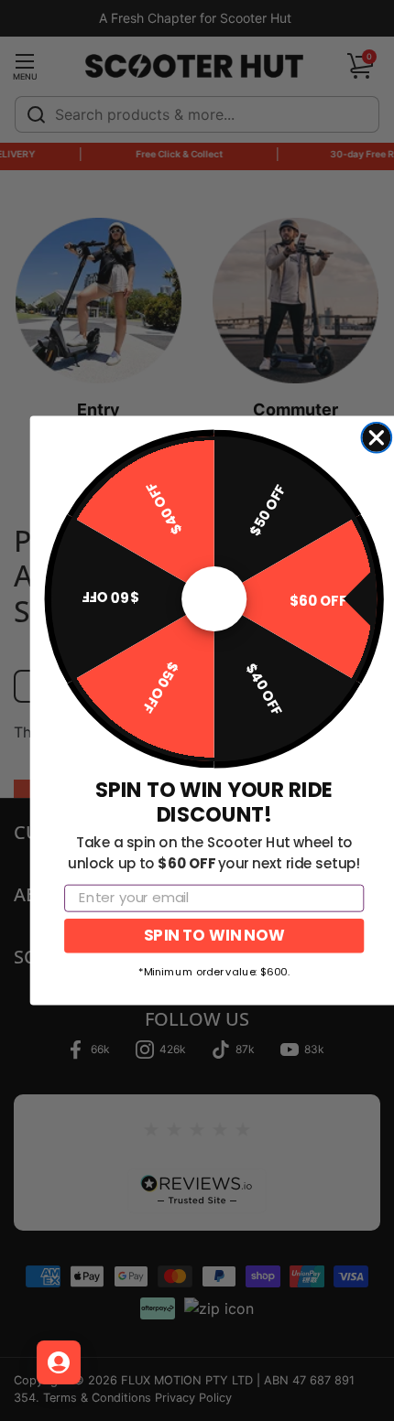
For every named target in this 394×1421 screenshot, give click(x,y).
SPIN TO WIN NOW (214, 934)
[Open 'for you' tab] (59, 1362)
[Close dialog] (376, 438)
